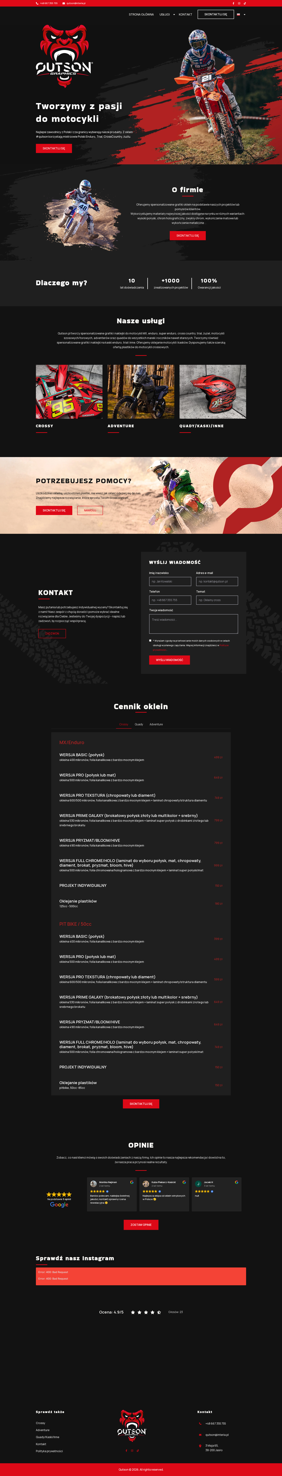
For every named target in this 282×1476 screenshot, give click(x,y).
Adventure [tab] (156, 724)
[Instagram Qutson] (239, 3)
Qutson (123, 1469)
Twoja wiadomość (161, 610)
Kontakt (185, 14)
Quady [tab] (139, 724)
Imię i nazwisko (159, 573)
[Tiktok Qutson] (245, 3)
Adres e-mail (204, 573)
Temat (200, 591)
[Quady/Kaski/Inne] (213, 392)
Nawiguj (90, 510)
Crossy (44, 426)
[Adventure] (141, 392)
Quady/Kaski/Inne (202, 426)
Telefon (154, 591)
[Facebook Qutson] (233, 3)
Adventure (121, 426)
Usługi (165, 14)
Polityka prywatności (49, 1451)
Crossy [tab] (123, 724)
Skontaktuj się (215, 14)
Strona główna (141, 14)
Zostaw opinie (141, 1225)
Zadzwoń (52, 633)
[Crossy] (69, 392)
